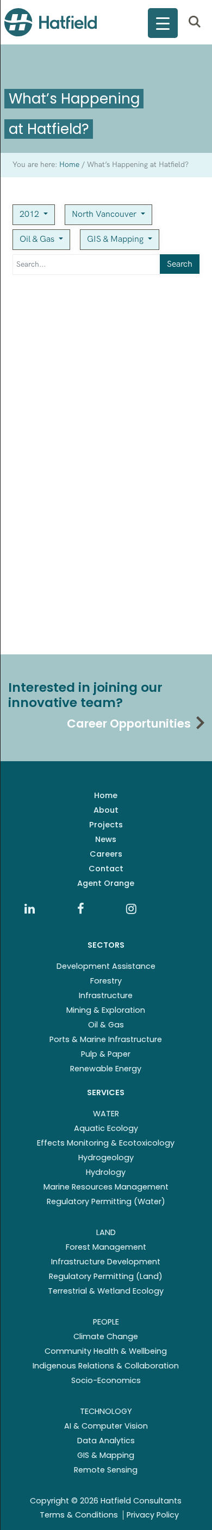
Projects (106, 824)
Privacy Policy (153, 1514)
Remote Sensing (106, 1469)
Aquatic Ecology (106, 1128)
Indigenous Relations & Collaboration (106, 1365)
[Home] (50, 22)
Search (179, 264)
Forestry (106, 980)
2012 (30, 214)
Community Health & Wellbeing (106, 1351)
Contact (106, 868)
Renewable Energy (105, 1068)
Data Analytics (106, 1440)
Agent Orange (105, 883)
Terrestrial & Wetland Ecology (106, 1290)
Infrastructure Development (105, 1261)
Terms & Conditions (79, 1514)
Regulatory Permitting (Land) (106, 1276)
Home (105, 795)
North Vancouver (105, 214)
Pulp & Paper (105, 1054)
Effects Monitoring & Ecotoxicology (105, 1142)
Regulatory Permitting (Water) (106, 1201)
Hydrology (106, 1172)
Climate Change (105, 1336)
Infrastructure (106, 995)
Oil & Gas (38, 239)
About (106, 810)
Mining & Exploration (105, 1010)
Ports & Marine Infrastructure (105, 1039)
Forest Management (106, 1247)
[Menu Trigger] (163, 23)
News (105, 839)
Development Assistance (106, 966)
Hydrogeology (106, 1157)
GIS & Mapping (116, 239)
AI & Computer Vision (106, 1425)
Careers (106, 853)
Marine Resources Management (106, 1186)
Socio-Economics (106, 1380)
